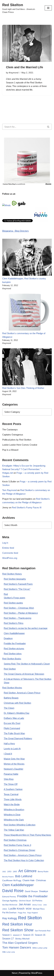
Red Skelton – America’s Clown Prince (23, 855)
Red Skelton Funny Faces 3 (17, 845)
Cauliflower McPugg (11, 880)
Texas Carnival (11, 794)
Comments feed (10, 553)
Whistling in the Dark (14, 819)
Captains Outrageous (12, 434)
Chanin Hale (28, 880)
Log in (5, 542)
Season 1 (10, 82)
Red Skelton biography (15, 579)
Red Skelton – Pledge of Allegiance (21, 613)
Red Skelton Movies (12, 687)
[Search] (48, 127)
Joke (45, 905)
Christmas (41, 880)
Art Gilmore (27, 871)
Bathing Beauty (11, 698)
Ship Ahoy (9, 779)
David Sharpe (31, 891)
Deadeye (8, 638)
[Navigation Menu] (48, 7)
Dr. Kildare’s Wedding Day (16, 713)
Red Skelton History (12, 574)
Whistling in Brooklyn (14, 809)
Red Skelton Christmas (15, 840)
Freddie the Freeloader (15, 643)
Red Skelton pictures (14, 648)
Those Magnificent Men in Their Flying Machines (27, 835)
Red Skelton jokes (13, 653)
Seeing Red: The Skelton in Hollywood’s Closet (27, 663)
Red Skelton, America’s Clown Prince (22, 692)
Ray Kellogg (9, 918)
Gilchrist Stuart (25, 901)
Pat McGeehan (9, 912)
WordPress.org (9, 558)
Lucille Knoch (16, 908)
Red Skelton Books (11, 658)
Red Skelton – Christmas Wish (19, 608)
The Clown (9, 708)
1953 (9, 872)
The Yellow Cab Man (14, 830)
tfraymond (13, 73)
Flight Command (12, 728)
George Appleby (10, 901)
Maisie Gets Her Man (14, 758)
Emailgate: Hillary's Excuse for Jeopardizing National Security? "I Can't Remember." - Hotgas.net (23, 469)
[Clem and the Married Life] (27, 43)
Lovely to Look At (12, 748)
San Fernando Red (42, 931)
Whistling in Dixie (12, 814)
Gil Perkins (37, 900)
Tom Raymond (9, 490)
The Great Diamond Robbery (18, 738)
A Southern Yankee (13, 789)
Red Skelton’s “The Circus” (17, 589)
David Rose (13, 890)
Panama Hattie (11, 774)
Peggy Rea (22, 913)
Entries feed (8, 548)
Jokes (4, 909)
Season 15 (28, 935)
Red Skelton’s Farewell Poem (18, 584)
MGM (29, 908)
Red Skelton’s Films (13, 623)
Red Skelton (10, 669)
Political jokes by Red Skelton (16, 439)
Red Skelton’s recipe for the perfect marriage (25, 628)
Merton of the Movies (14, 764)
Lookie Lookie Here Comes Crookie (19, 444)
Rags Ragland (32, 913)
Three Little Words (13, 799)
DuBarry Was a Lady (14, 718)
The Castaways (10, 429)
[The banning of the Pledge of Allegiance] (27, 184)
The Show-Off (10, 784)
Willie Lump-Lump (39, 948)
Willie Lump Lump (8, 952)
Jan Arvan (25, 904)
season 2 (17, 935)
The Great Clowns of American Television (24, 674)
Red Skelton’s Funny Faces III (26, 507)
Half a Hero (9, 743)
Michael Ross (39, 909)
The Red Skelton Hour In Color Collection (24, 860)
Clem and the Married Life (24, 67)
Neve (14, 973)
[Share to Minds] (6, 205)
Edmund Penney (9, 897)
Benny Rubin (43, 872)
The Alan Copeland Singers (20, 942)
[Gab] (21, 205)
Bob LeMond (23, 876)
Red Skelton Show (17, 930)
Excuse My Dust (12, 723)
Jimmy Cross (37, 905)
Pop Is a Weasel (10, 450)
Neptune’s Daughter (13, 769)
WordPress (36, 973)
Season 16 (40, 935)
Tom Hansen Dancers (16, 947)
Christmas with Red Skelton (17, 703)
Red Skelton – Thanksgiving (17, 618)
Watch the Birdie (12, 804)
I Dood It (8, 753)
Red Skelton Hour (17, 924)
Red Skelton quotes (13, 603)
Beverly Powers (8, 877)
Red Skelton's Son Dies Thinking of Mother (23, 388)
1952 (4, 871)
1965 (15, 872)
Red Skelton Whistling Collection (19, 824)
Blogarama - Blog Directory (15, 231)
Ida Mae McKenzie (9, 905)
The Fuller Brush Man (14, 733)
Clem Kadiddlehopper (14, 633)
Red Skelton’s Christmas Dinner (19, 850)
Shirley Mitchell (22, 938)
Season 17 (8, 938)
